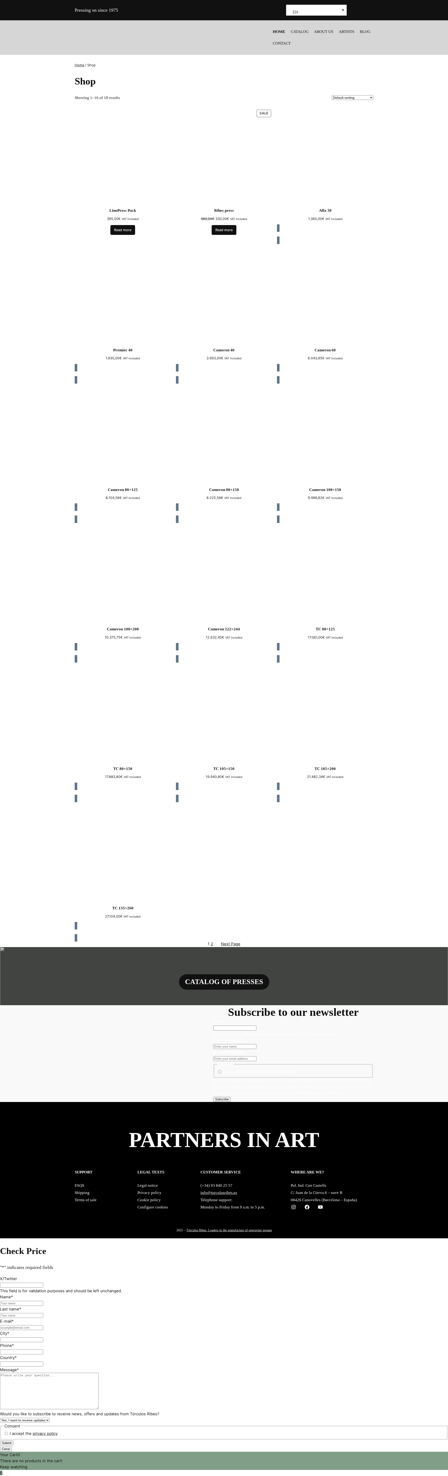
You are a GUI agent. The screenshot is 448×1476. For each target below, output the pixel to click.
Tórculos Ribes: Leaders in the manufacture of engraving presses (229, 1230)
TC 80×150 (122, 768)
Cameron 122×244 (224, 629)
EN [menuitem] (295, 12)
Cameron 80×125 (123, 489)
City (4, 1333)
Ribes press (224, 210)
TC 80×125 (325, 629)
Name (228, 1040)
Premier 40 (123, 350)
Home (79, 65)
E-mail (228, 1052)
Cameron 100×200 (123, 629)
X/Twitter (8, 1278)
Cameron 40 (223, 350)
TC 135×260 (122, 908)
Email (218, 1021)
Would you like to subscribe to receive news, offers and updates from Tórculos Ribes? (79, 1414)
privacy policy (281, 1072)
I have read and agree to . (259, 1072)
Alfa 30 (325, 210)
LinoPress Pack (122, 210)
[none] (316, 10)
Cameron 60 (325, 350)
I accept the (34, 1433)
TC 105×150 (223, 768)
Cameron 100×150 (325, 489)
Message (9, 1369)
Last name (10, 1309)
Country (8, 1357)
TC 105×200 (325, 768)
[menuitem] (316, 10)
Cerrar (6, 1449)
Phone (7, 1345)
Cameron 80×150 (224, 489)
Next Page (230, 944)
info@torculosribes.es (218, 1192)
